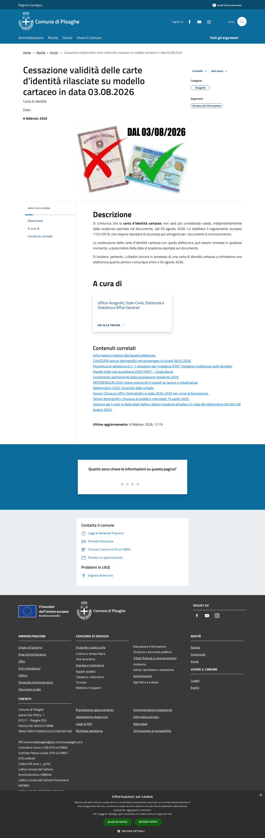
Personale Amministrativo (35, 682)
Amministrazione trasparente (152, 710)
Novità (40, 52)
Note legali (140, 723)
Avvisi (54, 52)
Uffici (21, 661)
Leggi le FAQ (84, 723)
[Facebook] (188, 21)
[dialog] (132, 814)
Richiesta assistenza (89, 730)
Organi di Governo (30, 647)
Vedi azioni (217, 71)
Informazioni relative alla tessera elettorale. (124, 355)
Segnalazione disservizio (92, 716)
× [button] (260, 795)
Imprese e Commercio (90, 665)
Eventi (195, 687)
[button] (132, 831)
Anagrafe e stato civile (90, 647)
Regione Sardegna (30, 5)
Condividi (197, 71)
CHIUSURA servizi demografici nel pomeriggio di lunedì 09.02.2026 (142, 360)
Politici (22, 675)
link (170, 814)
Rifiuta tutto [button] (148, 821)
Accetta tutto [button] (117, 822)
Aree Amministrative (32, 654)
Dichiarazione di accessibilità (152, 730)
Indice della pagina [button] (39, 208)
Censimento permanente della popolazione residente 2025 (136, 377)
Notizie (195, 647)
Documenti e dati (29, 689)
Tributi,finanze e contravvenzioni (155, 658)
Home (27, 52)
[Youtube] (198, 21)
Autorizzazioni (142, 676)
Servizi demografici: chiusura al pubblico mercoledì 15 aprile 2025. (141, 398)
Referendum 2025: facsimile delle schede (123, 387)
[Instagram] (207, 21)
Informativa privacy (146, 716)
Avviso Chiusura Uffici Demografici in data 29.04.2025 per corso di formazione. (151, 393)
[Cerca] (242, 21)
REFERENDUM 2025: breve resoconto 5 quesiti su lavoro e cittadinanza (145, 382)
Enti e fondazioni (29, 668)
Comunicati (198, 654)
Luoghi (195, 680)
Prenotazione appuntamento (94, 710)
